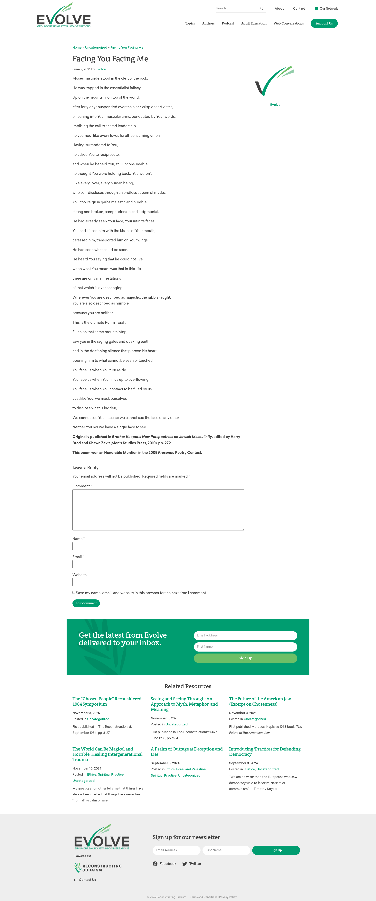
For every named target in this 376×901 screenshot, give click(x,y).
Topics (190, 23)
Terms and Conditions (203, 897)
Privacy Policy (228, 897)
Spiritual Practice (111, 774)
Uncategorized (96, 47)
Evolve (101, 69)
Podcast (228, 23)
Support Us (324, 23)
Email (78, 557)
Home (77, 47)
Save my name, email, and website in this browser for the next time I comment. (141, 593)
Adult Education (254, 23)
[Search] (261, 8)
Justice (249, 769)
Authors (208, 23)
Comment (82, 486)
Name (78, 539)
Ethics (91, 774)
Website (79, 575)
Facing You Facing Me (127, 47)
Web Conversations (289, 23)
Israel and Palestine (191, 769)
